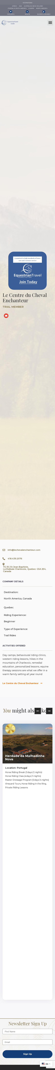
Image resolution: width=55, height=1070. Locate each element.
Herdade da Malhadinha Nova (25, 757)
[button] (50, 22)
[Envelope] (6, 315)
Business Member (43, 14)
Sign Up (27, 1054)
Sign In (27, 14)
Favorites (10, 14)
